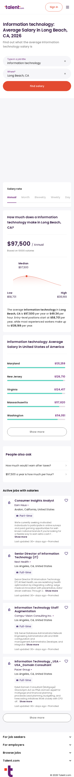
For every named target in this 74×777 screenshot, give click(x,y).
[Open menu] (67, 7)
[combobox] (35, 63)
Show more (21, 536)
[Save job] (66, 500)
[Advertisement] (37, 138)
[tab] (11, 199)
